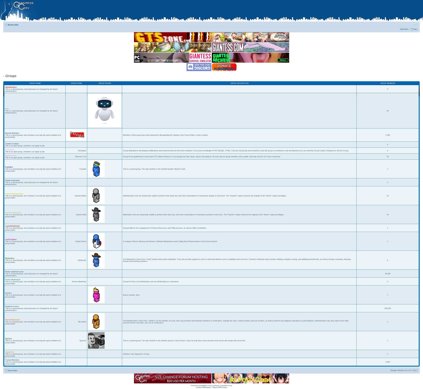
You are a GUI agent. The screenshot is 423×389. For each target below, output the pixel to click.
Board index (13, 25)
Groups (393, 370)
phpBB (203, 385)
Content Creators (12, 144)
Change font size (415, 24)
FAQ (415, 29)
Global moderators (12, 180)
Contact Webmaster (203, 387)
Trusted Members (12, 360)
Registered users (12, 306)
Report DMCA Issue (219, 387)
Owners (8, 293)
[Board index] (69, 11)
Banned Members (12, 133)
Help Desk (404, 29)
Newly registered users (14, 272)
